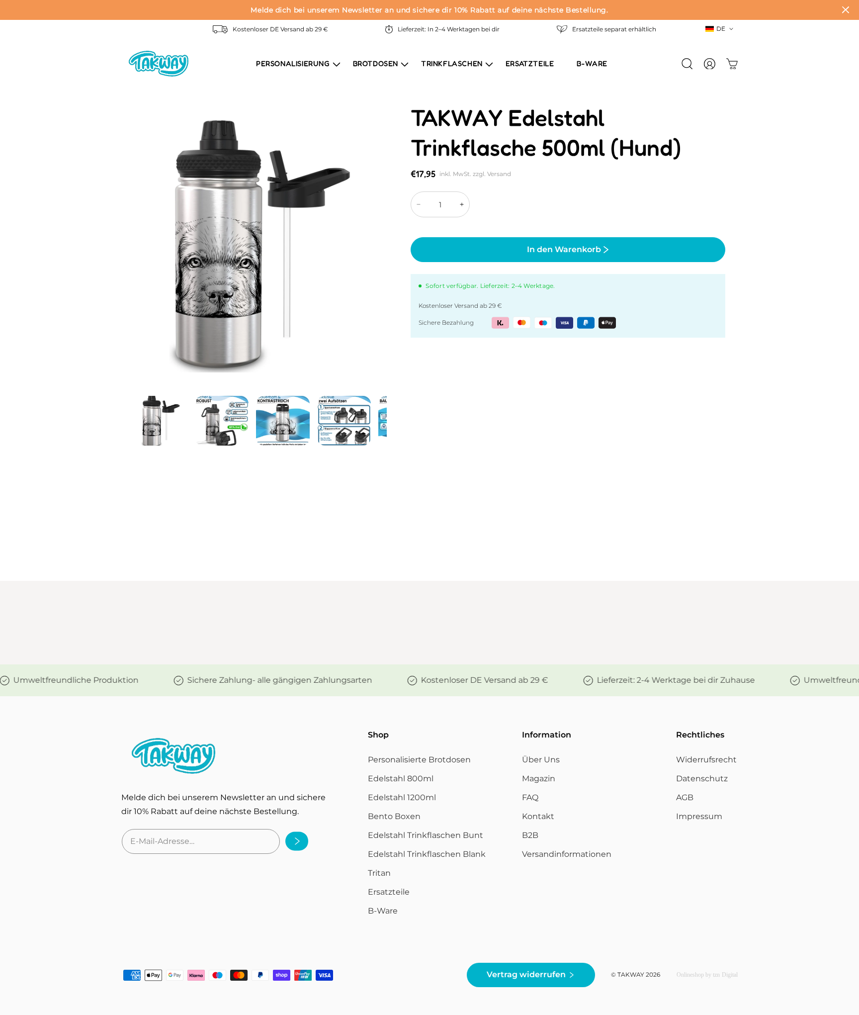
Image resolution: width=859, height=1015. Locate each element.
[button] (293, 63)
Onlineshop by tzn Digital (707, 975)
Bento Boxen (394, 816)
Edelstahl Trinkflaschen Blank (427, 854)
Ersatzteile (389, 892)
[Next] (385, 259)
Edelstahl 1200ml (402, 797)
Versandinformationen (566, 854)
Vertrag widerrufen (526, 975)
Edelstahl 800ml (400, 778)
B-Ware (383, 911)
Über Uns (541, 759)
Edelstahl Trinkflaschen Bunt (425, 835)
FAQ (530, 797)
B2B (530, 835)
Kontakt (538, 816)
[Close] (846, 10)
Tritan (379, 873)
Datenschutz (702, 778)
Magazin (538, 778)
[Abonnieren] (293, 841)
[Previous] (135, 259)
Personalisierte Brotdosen (419, 759)
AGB (684, 797)
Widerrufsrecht (706, 759)
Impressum (699, 816)
